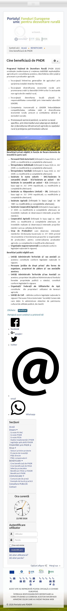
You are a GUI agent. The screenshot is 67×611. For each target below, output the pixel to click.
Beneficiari (23, 310)
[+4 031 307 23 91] (50, 578)
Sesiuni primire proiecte (20, 451)
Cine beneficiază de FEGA (21, 466)
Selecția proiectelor (18, 469)
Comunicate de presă (19, 479)
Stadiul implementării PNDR (22, 440)
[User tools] (56, 61)
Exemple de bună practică (21, 481)
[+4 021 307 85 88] (27, 578)
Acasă (12, 427)
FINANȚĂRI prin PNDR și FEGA (20, 446)
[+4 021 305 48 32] (47, 578)
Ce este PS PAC (16, 433)
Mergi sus (53, 566)
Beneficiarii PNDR (17, 473)
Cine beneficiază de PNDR (21, 464)
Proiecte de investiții (19, 453)
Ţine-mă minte (18, 545)
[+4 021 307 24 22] (24, 578)
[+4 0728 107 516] (31, 578)
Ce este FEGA (15, 438)
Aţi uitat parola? (16, 558)
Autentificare (17, 550)
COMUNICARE (15, 476)
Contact (12, 487)
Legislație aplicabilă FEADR (21, 442)
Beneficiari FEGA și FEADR (21, 471)
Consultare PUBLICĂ (18, 484)
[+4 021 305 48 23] (40, 578)
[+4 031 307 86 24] (53, 578)
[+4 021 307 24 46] (21, 578)
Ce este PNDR (16, 435)
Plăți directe (15, 456)
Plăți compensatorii (18, 458)
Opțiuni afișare (37, 566)
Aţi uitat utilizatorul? (18, 555)
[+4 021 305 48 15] (43, 578)
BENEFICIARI (15, 461)
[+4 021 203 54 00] (11, 578)
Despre (12, 430)
